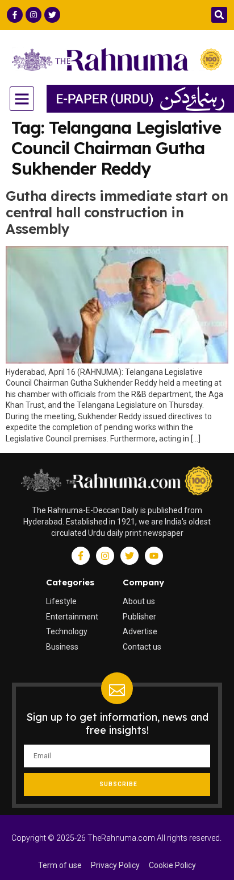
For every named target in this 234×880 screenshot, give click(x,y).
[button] (219, 15)
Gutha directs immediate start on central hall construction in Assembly (117, 212)
